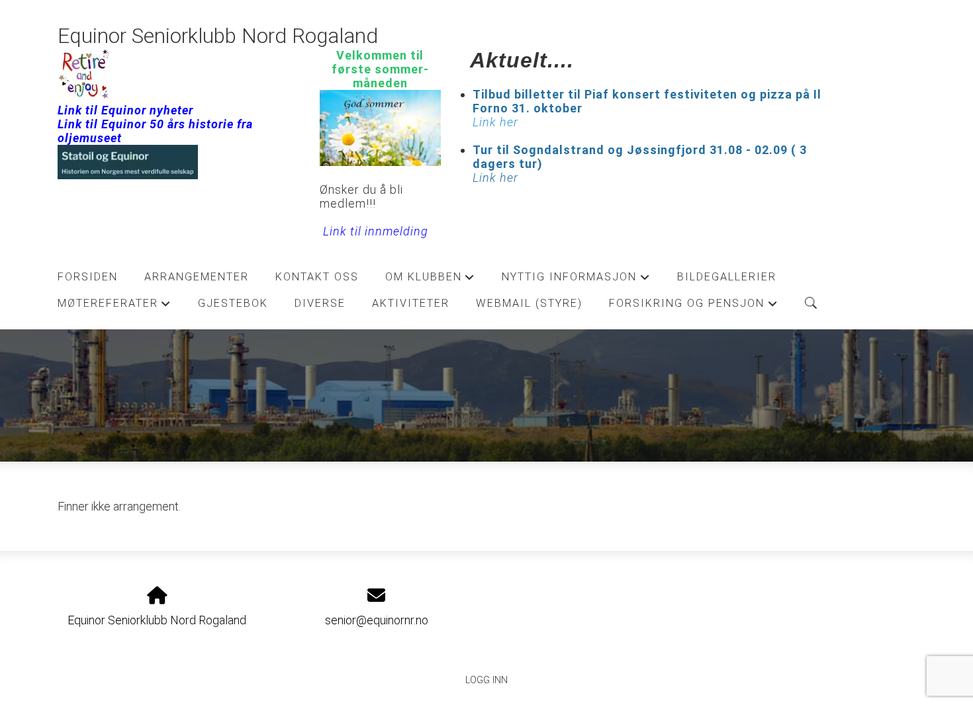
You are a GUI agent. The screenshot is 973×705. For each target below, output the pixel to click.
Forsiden (88, 276)
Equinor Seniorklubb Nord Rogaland (218, 36)
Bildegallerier (726, 276)
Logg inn (486, 680)
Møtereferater (114, 307)
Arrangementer (196, 276)
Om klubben (430, 280)
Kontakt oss (317, 276)
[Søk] (811, 303)
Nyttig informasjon (576, 280)
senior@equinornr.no (376, 620)
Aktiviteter (410, 303)
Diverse (320, 303)
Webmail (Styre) (529, 303)
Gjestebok (233, 303)
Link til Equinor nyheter (125, 110)
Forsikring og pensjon (693, 307)
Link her (495, 178)
